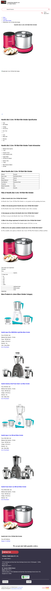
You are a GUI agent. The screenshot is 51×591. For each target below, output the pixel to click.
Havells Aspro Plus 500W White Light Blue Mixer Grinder (15, 332)
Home (4, 17)
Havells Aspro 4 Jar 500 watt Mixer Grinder (12, 435)
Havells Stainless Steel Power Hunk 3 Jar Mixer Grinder (15, 383)
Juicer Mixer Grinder (7, 20)
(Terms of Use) (20, 587)
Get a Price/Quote (5, 347)
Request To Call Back (5, 541)
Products (5, 19)
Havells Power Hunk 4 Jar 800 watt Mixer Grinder (13, 487)
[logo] (3, 3)
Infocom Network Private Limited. (16, 588)
